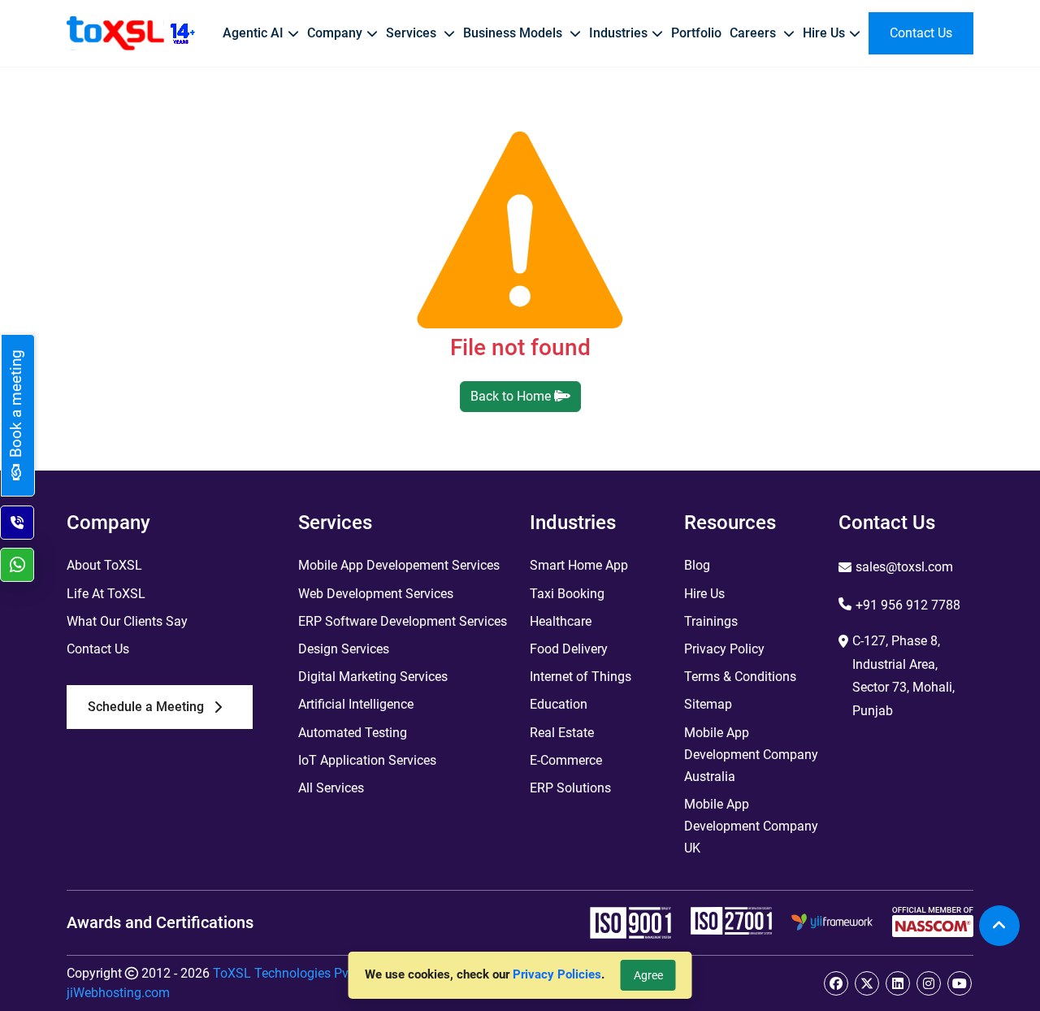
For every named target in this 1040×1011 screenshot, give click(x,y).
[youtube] (959, 983)
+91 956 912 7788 (908, 605)
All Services (331, 788)
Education (558, 704)
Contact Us (98, 649)
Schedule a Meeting (146, 706)
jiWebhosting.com (118, 992)
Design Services (343, 649)
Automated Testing (352, 732)
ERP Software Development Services (402, 621)
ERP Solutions (570, 788)
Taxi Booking (567, 593)
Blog (697, 565)
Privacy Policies (557, 974)
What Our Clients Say (127, 621)
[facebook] (836, 983)
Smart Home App (579, 565)
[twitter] (867, 983)
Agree (648, 975)
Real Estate (562, 732)
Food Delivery (569, 649)
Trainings (711, 621)
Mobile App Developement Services (399, 565)
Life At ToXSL (106, 593)
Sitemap (708, 704)
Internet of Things (580, 676)
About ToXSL (104, 565)
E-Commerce (566, 760)
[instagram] (928, 983)
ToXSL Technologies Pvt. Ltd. (297, 973)
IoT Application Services (367, 760)
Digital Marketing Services (373, 676)
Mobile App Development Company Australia (751, 754)
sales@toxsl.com (904, 567)
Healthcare (561, 621)
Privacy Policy (724, 649)
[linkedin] (898, 983)
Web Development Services (375, 593)
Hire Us (704, 593)
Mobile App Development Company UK (751, 826)
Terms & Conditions (740, 676)
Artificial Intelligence (356, 704)
